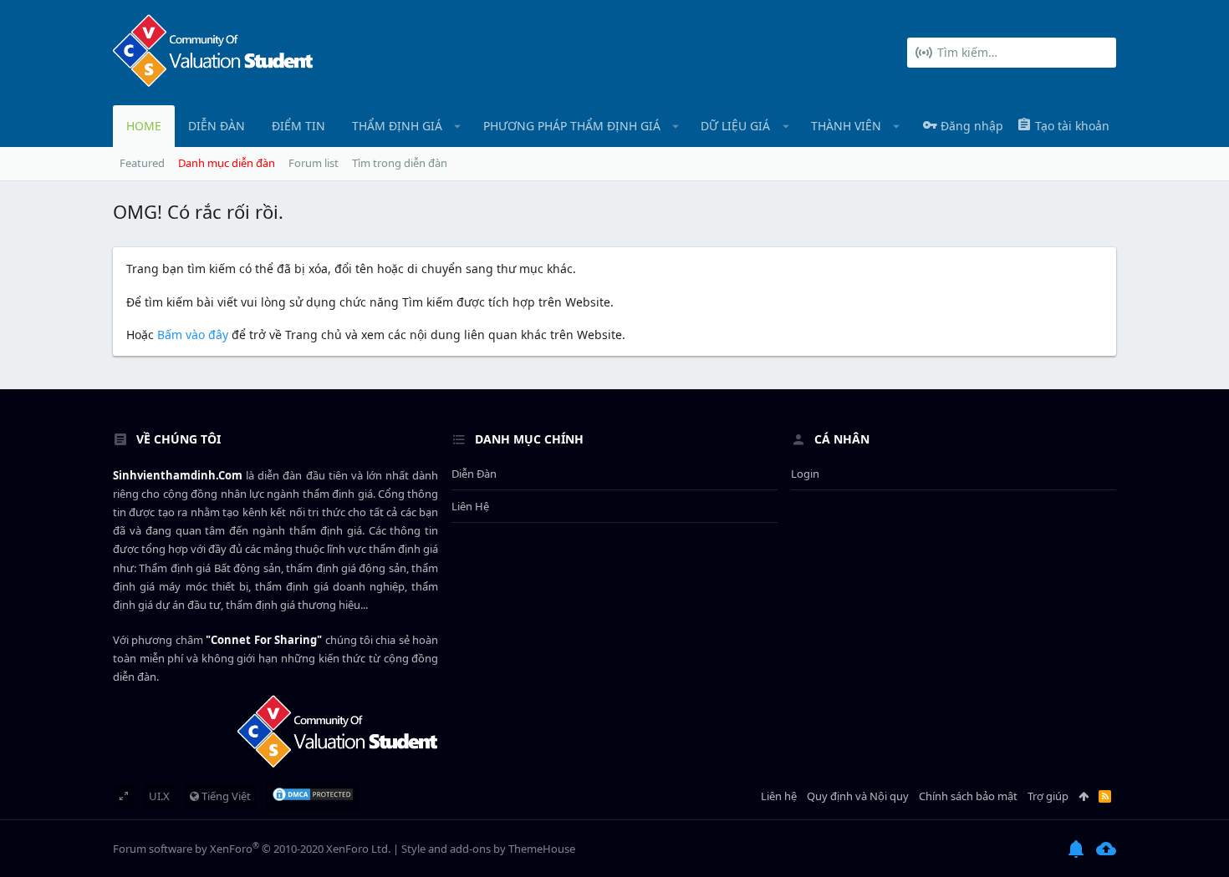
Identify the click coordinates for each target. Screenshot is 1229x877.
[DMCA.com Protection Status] (313, 796)
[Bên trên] (1083, 796)
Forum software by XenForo (251, 848)
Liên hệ (470, 506)
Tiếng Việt (225, 795)
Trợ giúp (1048, 795)
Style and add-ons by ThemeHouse (488, 848)
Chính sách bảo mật (968, 795)
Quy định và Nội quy (858, 795)
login (805, 473)
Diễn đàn (474, 473)
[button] (458, 126)
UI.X (159, 795)
